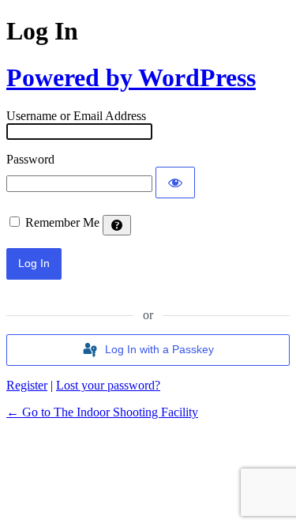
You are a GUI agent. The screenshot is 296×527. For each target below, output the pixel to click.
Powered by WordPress (131, 77)
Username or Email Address (76, 115)
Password (30, 159)
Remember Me (62, 222)
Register (26, 385)
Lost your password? (108, 385)
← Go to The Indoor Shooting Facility (102, 412)
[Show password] (175, 182)
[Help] (117, 225)
